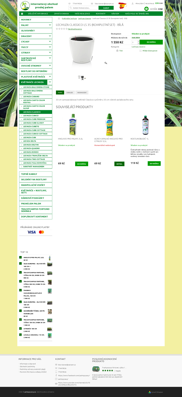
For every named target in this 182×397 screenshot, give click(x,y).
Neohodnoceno (75, 28)
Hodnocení (81, 92)
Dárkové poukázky (32, 198)
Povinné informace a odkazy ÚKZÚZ (33, 372)
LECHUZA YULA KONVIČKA (35, 163)
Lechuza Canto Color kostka (34, 101)
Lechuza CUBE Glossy (33, 123)
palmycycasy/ (63, 379)
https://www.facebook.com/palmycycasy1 (74, 375)
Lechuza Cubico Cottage (35, 134)
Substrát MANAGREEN (33, 166)
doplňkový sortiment (34, 216)
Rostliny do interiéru (34, 71)
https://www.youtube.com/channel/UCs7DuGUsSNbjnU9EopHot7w (74, 383)
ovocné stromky (31, 65)
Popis (60, 92)
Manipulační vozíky (33, 185)
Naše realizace (82, 13)
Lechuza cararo (31, 96)
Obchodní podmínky (27, 366)
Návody (115, 13)
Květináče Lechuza (32, 82)
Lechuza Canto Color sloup (34, 107)
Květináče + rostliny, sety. (34, 191)
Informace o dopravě (28, 364)
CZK (157, 3)
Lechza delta (29, 141)
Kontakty (100, 13)
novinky (26, 19)
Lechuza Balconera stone (36, 87)
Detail (119, 164)
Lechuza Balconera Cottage (33, 92)
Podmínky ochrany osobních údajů (32, 369)
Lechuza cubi (29, 137)
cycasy (25, 41)
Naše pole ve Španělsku (137, 13)
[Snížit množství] (138, 43)
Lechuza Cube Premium (34, 119)
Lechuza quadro (31, 148)
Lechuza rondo (31, 152)
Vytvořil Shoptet (157, 392)
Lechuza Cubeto (31, 126)
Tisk (121, 50)
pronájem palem (31, 203)
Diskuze (70, 92)
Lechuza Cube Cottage (34, 130)
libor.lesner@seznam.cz (67, 364)
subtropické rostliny (28, 59)
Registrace (149, 3)
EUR (161, 3)
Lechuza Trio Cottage (34, 159)
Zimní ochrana (61, 13)
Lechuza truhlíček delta (35, 155)
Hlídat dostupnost (150, 50)
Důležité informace (38, 13)
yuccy (24, 47)
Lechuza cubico (31, 115)
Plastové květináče (33, 76)
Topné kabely (29, 174)
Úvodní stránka (22, 13)
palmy (25, 25)
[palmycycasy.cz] (39, 5)
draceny (26, 36)
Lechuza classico (31, 112)
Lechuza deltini (31, 145)
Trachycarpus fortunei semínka (35, 210)
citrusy (25, 52)
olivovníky (28, 30)
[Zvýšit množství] (138, 41)
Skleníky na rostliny (34, 179)
